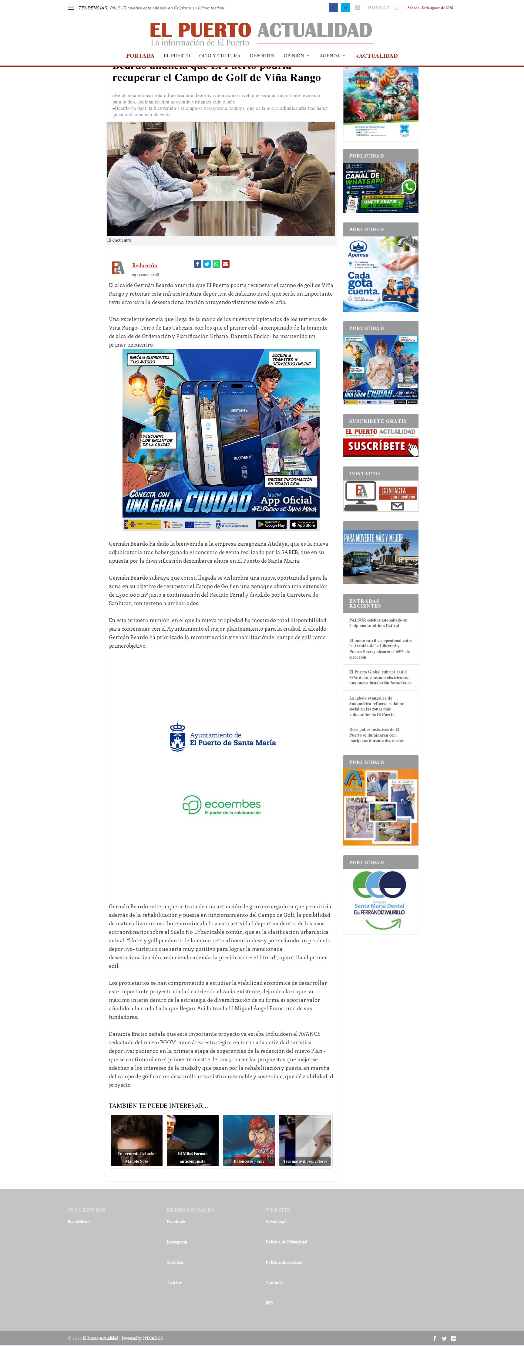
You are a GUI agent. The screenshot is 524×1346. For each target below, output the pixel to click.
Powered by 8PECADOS (142, 1338)
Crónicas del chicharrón (133, 7)
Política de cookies (284, 1262)
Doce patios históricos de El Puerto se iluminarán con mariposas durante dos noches (376, 734)
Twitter (174, 1282)
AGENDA (330, 56)
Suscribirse (79, 1221)
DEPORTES (262, 56)
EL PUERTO (177, 56)
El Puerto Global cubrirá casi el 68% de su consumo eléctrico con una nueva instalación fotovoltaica (380, 677)
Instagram (177, 1242)
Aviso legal (276, 1221)
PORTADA (140, 56)
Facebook (176, 1221)
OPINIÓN (294, 56)
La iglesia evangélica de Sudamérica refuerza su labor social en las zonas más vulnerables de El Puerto (376, 706)
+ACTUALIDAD (377, 56)
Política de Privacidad (286, 1242)
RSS (269, 1303)
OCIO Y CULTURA (220, 56)
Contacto (275, 1282)
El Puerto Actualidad (100, 1338)
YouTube (175, 1262)
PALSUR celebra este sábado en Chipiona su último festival (378, 623)
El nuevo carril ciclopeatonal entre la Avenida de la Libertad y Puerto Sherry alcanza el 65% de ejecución (380, 648)
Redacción (144, 265)
